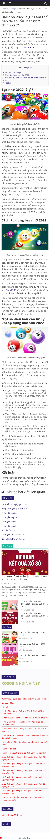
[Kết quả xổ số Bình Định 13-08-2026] (10, 655)
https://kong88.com (27, 833)
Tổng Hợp (14, 9)
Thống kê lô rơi (9, 521)
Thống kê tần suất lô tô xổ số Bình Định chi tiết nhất (24, 753)
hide (30, 67)
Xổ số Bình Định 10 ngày (13, 539)
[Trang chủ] (4, 3)
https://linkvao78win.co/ (12, 815)
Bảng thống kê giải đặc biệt (14, 508)
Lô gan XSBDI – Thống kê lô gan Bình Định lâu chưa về (25, 718)
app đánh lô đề (9, 290)
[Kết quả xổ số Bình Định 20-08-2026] (10, 644)
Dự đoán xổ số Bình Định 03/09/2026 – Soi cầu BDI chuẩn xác (24, 578)
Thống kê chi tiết (9, 749)
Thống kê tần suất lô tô (13, 534)
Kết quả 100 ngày (9, 703)
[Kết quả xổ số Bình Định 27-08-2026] (10, 632)
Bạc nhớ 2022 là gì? (12, 72)
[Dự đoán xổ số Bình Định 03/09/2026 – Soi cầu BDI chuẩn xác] (25, 552)
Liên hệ (5, 707)
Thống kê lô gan (9, 517)
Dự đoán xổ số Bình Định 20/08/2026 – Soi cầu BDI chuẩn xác (34, 616)
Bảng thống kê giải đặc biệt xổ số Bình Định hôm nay (24, 699)
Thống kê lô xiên (9, 526)
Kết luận (7, 83)
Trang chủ (5, 9)
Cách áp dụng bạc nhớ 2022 (16, 75)
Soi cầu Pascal (8, 530)
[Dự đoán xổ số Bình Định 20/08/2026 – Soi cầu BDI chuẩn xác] (10, 613)
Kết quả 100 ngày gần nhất (14, 504)
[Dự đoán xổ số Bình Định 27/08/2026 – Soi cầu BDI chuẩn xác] (10, 601)
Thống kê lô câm (9, 513)
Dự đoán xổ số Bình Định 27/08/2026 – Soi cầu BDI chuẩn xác (34, 603)
